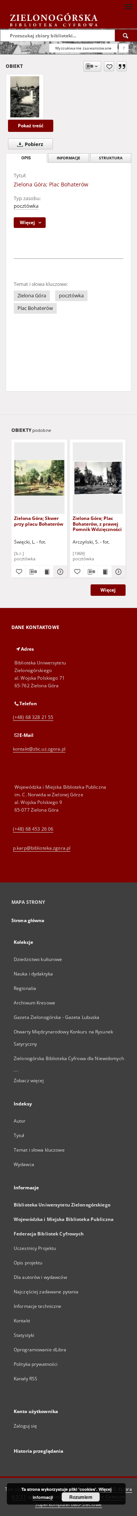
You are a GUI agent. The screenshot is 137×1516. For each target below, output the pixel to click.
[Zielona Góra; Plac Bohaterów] (24, 96)
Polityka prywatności (35, 1364)
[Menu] (128, 6)
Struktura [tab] (111, 158)
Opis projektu (28, 1262)
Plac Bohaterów (35, 308)
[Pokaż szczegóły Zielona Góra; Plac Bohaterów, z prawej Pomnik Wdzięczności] (117, 572)
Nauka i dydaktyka (33, 974)
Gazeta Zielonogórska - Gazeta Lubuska (56, 1017)
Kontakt (22, 1320)
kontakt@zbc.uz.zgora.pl (39, 749)
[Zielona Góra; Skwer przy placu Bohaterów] (39, 478)
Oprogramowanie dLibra (40, 1349)
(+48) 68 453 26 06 (33, 829)
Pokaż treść (30, 125)
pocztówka (26, 206)
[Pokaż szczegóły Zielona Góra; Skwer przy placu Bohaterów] (59, 572)
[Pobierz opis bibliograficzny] (32, 572)
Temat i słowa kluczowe (39, 1150)
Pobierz (33, 144)
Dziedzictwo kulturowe (38, 959)
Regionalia (25, 988)
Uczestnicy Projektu (35, 1248)
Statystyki (24, 1335)
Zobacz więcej (29, 1080)
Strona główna (28, 920)
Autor (20, 1121)
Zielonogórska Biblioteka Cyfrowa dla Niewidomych (69, 1058)
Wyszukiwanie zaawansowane (83, 48)
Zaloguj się (25, 1426)
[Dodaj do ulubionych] (109, 66)
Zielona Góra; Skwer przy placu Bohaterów (38, 521)
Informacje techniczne (38, 1306)
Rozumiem (80, 1497)
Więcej (108, 590)
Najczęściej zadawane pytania (46, 1291)
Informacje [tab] (68, 158)
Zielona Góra (32, 295)
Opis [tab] (26, 158)
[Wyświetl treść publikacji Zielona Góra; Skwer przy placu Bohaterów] (46, 572)
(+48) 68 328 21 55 (33, 717)
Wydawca (24, 1164)
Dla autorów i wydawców (40, 1277)
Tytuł (19, 1135)
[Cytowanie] (122, 66)
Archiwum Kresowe (34, 1002)
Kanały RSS (25, 1378)
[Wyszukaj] (126, 35)
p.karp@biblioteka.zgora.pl (41, 848)
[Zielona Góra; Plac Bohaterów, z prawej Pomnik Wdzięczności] (98, 478)
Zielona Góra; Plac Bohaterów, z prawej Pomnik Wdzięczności (97, 523)
